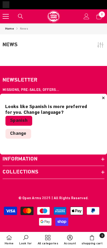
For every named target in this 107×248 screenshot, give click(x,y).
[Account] (86, 16)
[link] (25, 240)
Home (9, 28)
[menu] (6, 16)
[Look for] (20, 16)
